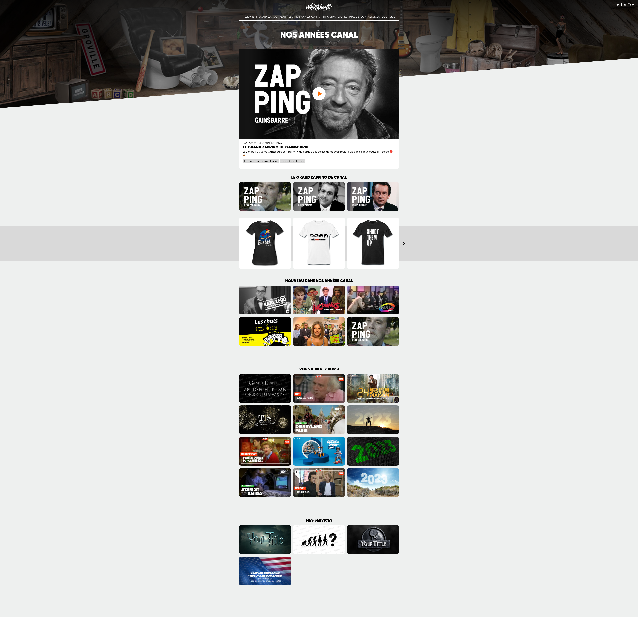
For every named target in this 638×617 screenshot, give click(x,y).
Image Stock (357, 17)
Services (374, 17)
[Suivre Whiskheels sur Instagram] (629, 5)
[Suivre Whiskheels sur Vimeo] (633, 5)
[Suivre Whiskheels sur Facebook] (621, 5)
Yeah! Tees (286, 17)
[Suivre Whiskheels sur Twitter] (617, 5)
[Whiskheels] (319, 11)
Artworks (329, 17)
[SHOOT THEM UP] (373, 268)
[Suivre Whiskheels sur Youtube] (625, 5)
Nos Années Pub (266, 17)
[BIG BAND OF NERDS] (319, 268)
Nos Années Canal (307, 17)
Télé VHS (248, 17)
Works (342, 17)
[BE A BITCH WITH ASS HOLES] (265, 268)
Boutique (388, 17)
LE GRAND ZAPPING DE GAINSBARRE (276, 147)
